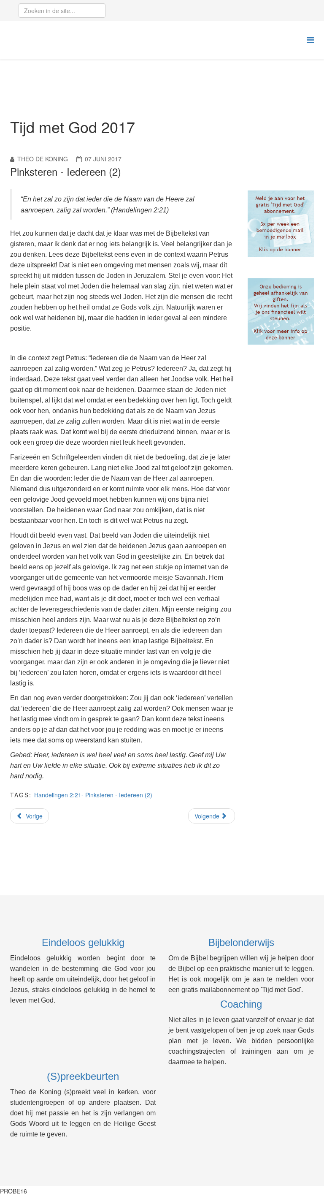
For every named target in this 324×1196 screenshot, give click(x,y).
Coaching (241, 1004)
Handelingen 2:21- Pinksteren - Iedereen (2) (93, 795)
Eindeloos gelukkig (83, 942)
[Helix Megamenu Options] (310, 39)
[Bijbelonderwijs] (281, 223)
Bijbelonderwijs (241, 942)
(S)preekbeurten (83, 1076)
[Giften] (281, 311)
